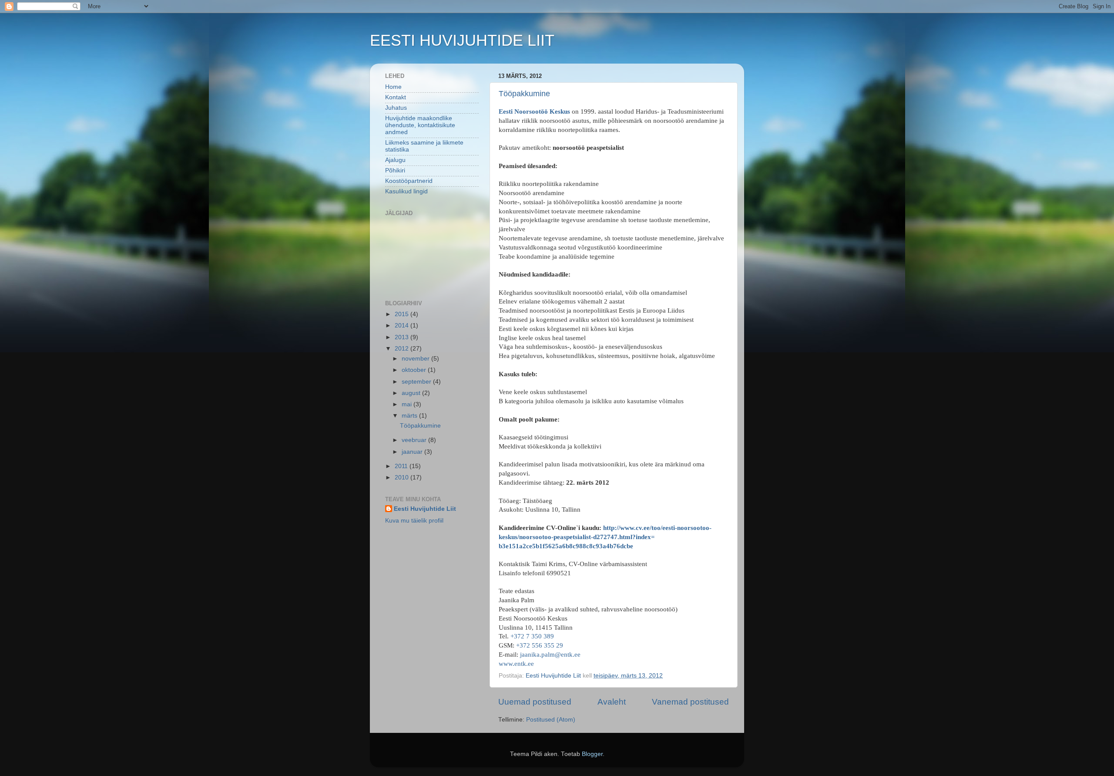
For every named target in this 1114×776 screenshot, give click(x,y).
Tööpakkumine (524, 93)
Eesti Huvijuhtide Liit (425, 509)
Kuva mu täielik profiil (414, 520)
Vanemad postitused (690, 701)
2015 (402, 314)
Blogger (592, 754)
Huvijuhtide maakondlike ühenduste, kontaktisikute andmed (420, 125)
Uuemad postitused (534, 701)
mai (407, 404)
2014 (402, 325)
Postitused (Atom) (550, 719)
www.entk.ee (516, 663)
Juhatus (396, 108)
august (412, 393)
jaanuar (413, 452)
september (417, 381)
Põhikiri (395, 170)
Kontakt (395, 97)
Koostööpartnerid (409, 181)
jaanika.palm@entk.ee (550, 654)
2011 (402, 466)
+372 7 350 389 (532, 636)
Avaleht (611, 701)
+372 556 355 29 (539, 645)
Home (393, 87)
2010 (402, 477)
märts (410, 415)
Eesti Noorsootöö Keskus (535, 111)
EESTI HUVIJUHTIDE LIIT (462, 40)
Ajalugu (395, 160)
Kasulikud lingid (406, 191)
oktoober (415, 370)
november (416, 358)
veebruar (415, 440)
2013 (402, 337)
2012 (402, 348)
